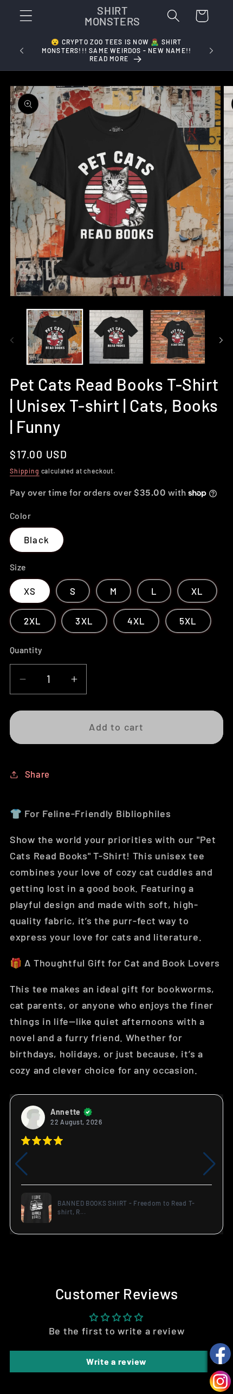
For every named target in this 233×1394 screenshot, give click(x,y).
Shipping (25, 471)
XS (30, 591)
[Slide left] (12, 340)
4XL (136, 620)
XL (197, 591)
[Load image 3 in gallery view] (177, 337)
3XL (84, 620)
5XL (188, 620)
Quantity (26, 650)
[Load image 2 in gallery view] (116, 337)
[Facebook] (220, 1353)
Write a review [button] (116, 1361)
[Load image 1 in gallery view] (54, 337)
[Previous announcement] (22, 51)
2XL (33, 620)
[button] (26, 16)
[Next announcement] (211, 51)
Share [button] (37, 773)
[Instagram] (220, 1381)
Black (36, 539)
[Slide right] (221, 340)
